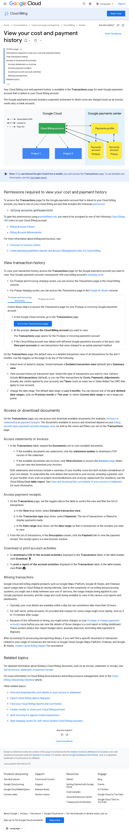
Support (39, 784)
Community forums (45, 779)
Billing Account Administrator (26, 232)
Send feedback (113, 33)
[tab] (19, 299)
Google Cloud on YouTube (110, 794)
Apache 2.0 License (41, 755)
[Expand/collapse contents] (21, 49)
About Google (10, 813)
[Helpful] (118, 25)
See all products (12, 779)
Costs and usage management (45, 25)
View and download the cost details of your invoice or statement (86, 481)
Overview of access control (25, 245)
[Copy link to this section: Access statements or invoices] (51, 439)
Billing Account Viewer (22, 226)
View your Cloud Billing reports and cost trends (36, 703)
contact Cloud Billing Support (31, 645)
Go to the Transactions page (33, 323)
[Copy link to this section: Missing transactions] (37, 577)
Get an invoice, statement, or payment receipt (28, 669)
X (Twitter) (103, 789)
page (107, 460)
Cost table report (38, 177)
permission (99, 204)
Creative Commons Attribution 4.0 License (89, 752)
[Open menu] (5, 4)
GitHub (69, 779)
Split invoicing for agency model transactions (34, 715)
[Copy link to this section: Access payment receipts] (44, 495)
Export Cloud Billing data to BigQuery (30, 698)
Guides (82, 25)
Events (101, 784)
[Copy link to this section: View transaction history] (48, 263)
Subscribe (54, 820)
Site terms (36, 813)
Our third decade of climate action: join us (86, 813)
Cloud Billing (18, 13)
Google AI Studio (99, 290)
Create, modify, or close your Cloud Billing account (37, 709)
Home (6, 25)
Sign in (121, 4)
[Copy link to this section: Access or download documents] (63, 411)
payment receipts (30, 422)
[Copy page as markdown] (36, 40)
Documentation (20, 25)
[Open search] (84, 4)
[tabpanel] (64, 326)
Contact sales (10, 794)
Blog (100, 779)
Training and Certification (78, 802)
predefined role (48, 216)
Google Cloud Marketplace (17, 789)
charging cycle (95, 274)
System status (42, 794)
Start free (116, 13)
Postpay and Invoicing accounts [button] (19, 299)
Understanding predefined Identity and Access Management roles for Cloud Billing (55, 250)
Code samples (73, 792)
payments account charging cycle (37, 426)
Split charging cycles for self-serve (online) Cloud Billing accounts (46, 720)
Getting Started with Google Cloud (80, 785)
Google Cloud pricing (14, 784)
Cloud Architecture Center (79, 797)
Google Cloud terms (53, 813)
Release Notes (42, 789)
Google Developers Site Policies (83, 755)
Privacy (24, 813)
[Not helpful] (123, 25)
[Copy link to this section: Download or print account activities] (59, 548)
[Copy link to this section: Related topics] (31, 658)
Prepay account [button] (46, 299)
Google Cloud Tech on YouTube (108, 800)
